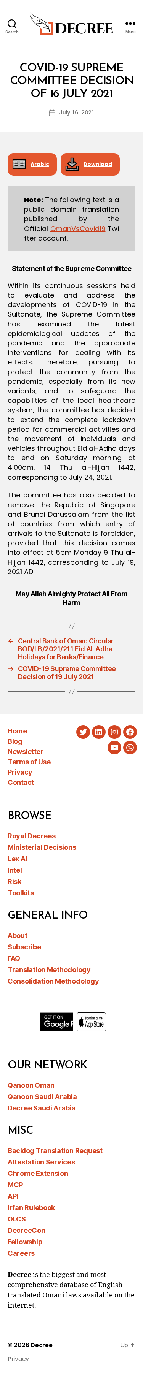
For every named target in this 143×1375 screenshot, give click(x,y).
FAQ (14, 958)
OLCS (17, 1219)
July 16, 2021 (76, 112)
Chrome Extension (38, 1173)
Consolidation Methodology (53, 981)
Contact (21, 782)
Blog (15, 741)
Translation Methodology (49, 970)
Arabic (40, 164)
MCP (15, 1185)
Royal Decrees (32, 836)
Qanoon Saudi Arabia (42, 1097)
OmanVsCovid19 (78, 228)
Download (98, 164)
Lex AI (17, 859)
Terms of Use (29, 762)
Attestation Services (41, 1162)
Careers (21, 1253)
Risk (14, 882)
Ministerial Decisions (42, 847)
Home (17, 731)
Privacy (20, 772)
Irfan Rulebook (31, 1208)
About (17, 935)
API (13, 1196)
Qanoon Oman (31, 1085)
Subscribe (24, 947)
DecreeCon (26, 1230)
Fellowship (25, 1242)
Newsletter (25, 752)
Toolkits (21, 893)
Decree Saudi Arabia (42, 1108)
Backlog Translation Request (55, 1151)
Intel (15, 870)
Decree (41, 1345)
